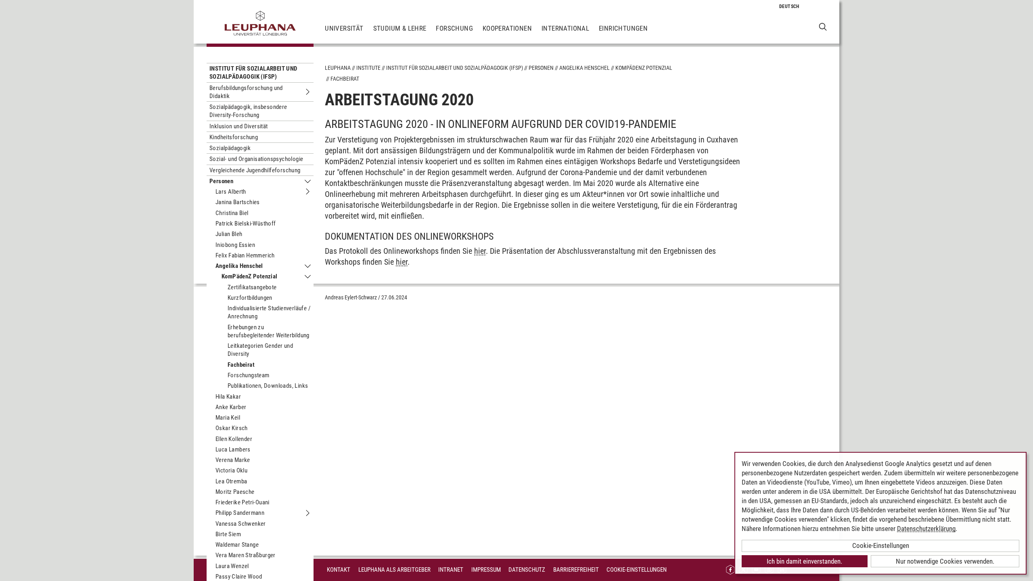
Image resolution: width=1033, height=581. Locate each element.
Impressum (486, 569)
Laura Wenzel (232, 566)
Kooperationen (507, 28)
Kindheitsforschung (233, 137)
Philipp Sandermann (239, 512)
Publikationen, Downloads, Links (268, 385)
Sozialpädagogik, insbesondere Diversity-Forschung (248, 111)
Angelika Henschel (239, 266)
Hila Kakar (228, 396)
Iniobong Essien (235, 245)
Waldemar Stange (237, 544)
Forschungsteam (249, 375)
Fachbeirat (241, 364)
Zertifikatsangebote (252, 287)
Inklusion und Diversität (238, 126)
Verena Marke (232, 460)
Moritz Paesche (235, 491)
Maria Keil (227, 417)
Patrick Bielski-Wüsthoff (245, 223)
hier (480, 251)
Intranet (450, 569)
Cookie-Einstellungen (636, 569)
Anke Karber (230, 407)
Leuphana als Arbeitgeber (394, 569)
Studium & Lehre (400, 28)
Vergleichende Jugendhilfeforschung (255, 170)
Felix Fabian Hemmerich (245, 255)
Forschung (454, 28)
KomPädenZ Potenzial (250, 276)
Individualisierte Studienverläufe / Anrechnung (269, 312)
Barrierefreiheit (576, 569)
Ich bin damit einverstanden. (804, 561)
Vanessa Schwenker (240, 523)
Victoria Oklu (231, 470)
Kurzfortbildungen (250, 297)
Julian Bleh (228, 234)
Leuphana (338, 68)
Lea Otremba (231, 481)
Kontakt (338, 569)
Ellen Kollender (233, 439)
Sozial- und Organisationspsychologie (256, 159)
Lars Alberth (230, 191)
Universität (344, 28)
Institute (368, 68)
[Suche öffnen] (823, 26)
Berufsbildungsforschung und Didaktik (246, 92)
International (565, 28)
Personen (221, 181)
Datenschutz (526, 569)
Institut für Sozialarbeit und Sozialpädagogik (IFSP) (253, 72)
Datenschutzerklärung (926, 529)
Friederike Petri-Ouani (242, 502)
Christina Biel (232, 213)
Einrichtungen (623, 28)
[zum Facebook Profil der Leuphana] (730, 570)
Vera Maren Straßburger (245, 555)
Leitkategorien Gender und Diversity (260, 349)
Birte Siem (228, 534)
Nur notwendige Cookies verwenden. (945, 561)
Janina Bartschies (237, 202)
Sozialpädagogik (230, 148)
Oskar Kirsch (231, 428)
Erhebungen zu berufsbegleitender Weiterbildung (268, 331)
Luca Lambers (233, 449)
